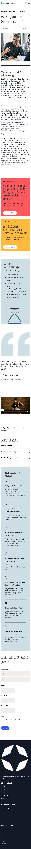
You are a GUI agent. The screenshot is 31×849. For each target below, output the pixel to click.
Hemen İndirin (9, 213)
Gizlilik (5, 792)
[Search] (29, 2)
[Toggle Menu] (26, 3)
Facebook (6, 832)
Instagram (3, 841)
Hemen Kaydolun (10, 247)
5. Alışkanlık (6, 28)
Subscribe (6, 817)
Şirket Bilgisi (5, 696)
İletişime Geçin (7, 814)
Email (3, 685)
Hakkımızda (7, 786)
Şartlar (5, 789)
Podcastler (3, 843)
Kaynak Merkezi (6, 445)
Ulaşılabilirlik (7, 795)
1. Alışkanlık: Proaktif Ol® (13, 486)
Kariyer (5, 811)
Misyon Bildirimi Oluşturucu (11, 452)
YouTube (6, 838)
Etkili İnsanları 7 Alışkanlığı (17, 11)
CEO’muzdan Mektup (6, 798)
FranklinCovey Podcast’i (9, 458)
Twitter (5, 829)
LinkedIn (6, 835)
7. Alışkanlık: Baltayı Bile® (13, 631)
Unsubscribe (4, 820)
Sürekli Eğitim (7, 808)
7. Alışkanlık (24, 28)
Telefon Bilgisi (5, 706)
